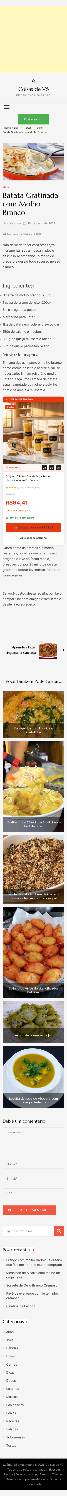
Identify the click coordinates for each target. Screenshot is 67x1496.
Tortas (11, 1445)
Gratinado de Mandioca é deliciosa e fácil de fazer (33, 824)
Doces (11, 1380)
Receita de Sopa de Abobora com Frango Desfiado (33, 1100)
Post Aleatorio (33, 119)
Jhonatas (9, 223)
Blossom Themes (51, 1474)
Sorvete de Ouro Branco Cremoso (32, 1285)
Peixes (11, 1413)
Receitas (12, 1421)
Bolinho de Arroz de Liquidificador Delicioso (33, 990)
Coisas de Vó (33, 89)
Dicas (10, 1372)
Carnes (11, 1364)
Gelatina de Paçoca (20, 1306)
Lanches (12, 1389)
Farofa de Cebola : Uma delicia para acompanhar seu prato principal (33, 896)
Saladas (12, 1429)
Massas (12, 1397)
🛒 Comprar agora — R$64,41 (33, 527)
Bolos (10, 1356)
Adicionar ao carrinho (33, 537)
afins (6, 187)
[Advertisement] (33, 39)
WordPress (38, 1479)
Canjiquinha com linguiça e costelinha (33, 730)
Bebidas (12, 1348)
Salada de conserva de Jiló (33, 1035)
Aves (9, 1340)
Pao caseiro (15, 1405)
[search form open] (33, 81)
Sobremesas (15, 1437)
